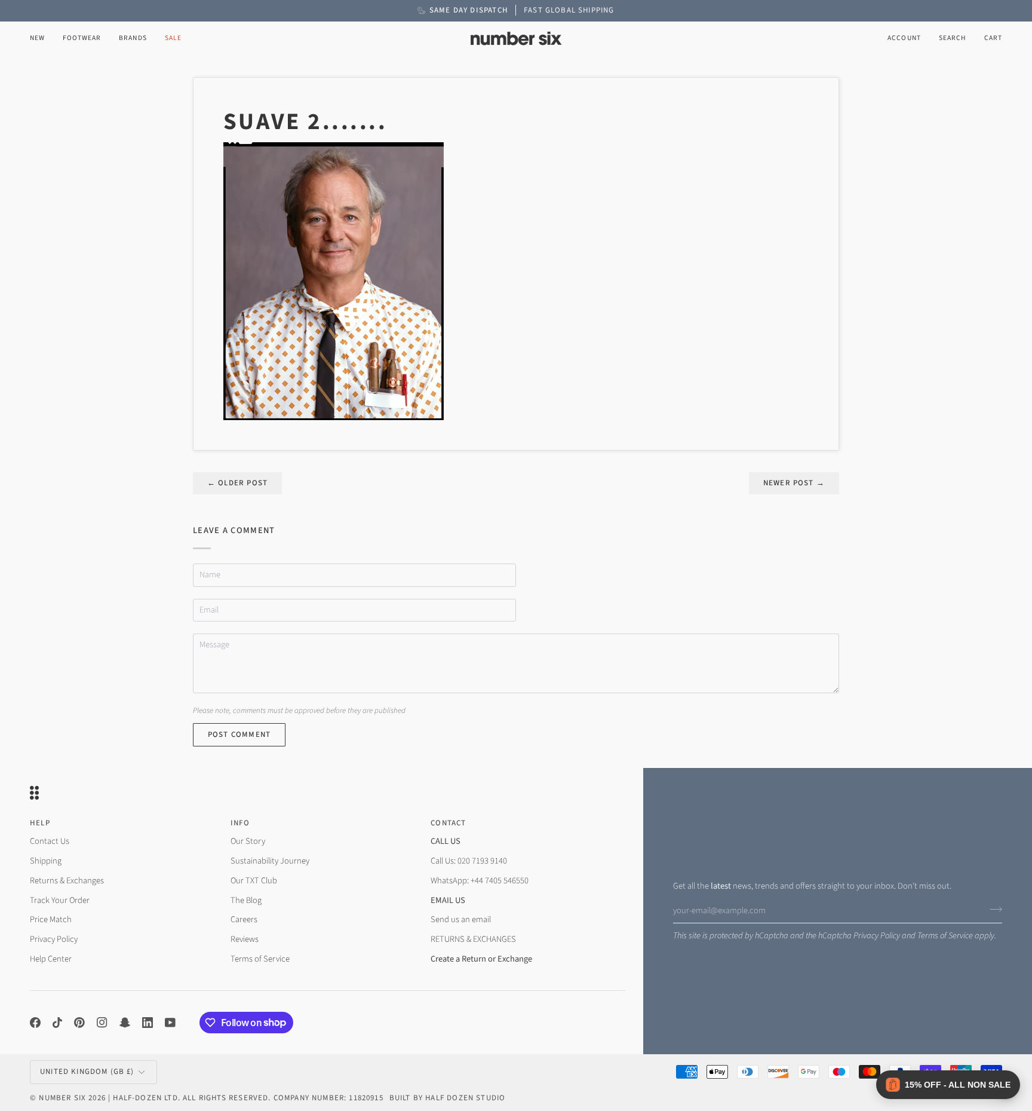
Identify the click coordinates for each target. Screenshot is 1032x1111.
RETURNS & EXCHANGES (473, 939)
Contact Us (49, 841)
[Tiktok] (57, 1022)
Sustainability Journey (270, 861)
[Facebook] (35, 1022)
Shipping (46, 861)
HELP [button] (40, 823)
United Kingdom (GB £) (87, 1071)
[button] (82, 39)
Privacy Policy (876, 935)
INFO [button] (240, 823)
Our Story (248, 841)
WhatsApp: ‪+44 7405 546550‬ (480, 880)
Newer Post (794, 483)
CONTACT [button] (448, 823)
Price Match (51, 919)
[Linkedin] (147, 1022)
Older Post (237, 483)
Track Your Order (60, 900)
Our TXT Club (254, 880)
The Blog (246, 900)
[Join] (992, 909)
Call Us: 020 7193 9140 (469, 861)
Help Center (51, 959)
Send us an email (461, 919)
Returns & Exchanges (67, 880)
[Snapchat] (124, 1022)
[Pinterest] (79, 1022)
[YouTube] (170, 1022)
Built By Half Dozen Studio (447, 1097)
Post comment (239, 734)
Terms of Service (945, 935)
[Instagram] (102, 1022)
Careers (244, 919)
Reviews (245, 939)
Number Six (62, 1097)
